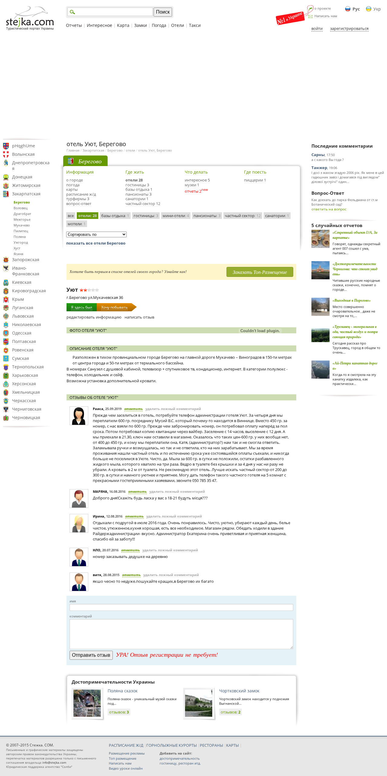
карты (72, 189)
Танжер (319, 167)
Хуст (17, 248)
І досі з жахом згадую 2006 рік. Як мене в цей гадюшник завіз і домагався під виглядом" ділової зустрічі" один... (347, 177)
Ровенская (23, 350)
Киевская (21, 282)
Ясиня (18, 254)
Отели (177, 25)
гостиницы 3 (137, 185)
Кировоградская (29, 290)
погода (73, 185)
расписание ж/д (81, 194)
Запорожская (25, 259)
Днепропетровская (31, 165)
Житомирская (26, 185)
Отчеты (74, 25)
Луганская (22, 307)
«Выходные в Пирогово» (352, 300)
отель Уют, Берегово (155, 150)
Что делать (196, 172)
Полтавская (24, 341)
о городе (74, 180)
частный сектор (243, 215)
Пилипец (21, 231)
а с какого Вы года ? (327, 159)
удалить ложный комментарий (173, 408)
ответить (133, 408)
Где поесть (255, 172)
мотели (77, 223)
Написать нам (325, 16)
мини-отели (176, 215)
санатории (277, 215)
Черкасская (24, 400)
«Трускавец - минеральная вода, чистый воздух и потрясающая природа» (355, 331)
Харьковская (25, 375)
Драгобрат (22, 213)
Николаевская (26, 324)
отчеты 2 (193, 191)
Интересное (99, 25)
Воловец (21, 208)
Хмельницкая (26, 392)
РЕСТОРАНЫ (211, 745)
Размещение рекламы (127, 753)
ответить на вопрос (328, 209)
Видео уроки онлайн (126, 768)
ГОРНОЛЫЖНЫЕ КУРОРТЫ (171, 745)
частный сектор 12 (142, 203)
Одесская (21, 333)
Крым (18, 299)
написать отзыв (139, 317)
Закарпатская (26, 194)
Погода (159, 25)
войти (317, 28)
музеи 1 (192, 185)
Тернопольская (28, 367)
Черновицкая (26, 417)
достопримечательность (180, 758)
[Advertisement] (193, 85)
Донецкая (22, 177)
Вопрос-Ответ (327, 193)
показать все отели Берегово (95, 243)
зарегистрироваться (349, 28)
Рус (356, 9)
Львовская (23, 316)
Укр (377, 9)
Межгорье (22, 219)
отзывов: (119, 712)
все (71, 215)
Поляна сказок (123, 691)
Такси (195, 25)
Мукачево (22, 225)
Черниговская (26, 409)
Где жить (134, 172)
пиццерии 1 (255, 180)
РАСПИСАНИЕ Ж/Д (126, 745)
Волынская (23, 154)
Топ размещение (122, 758)
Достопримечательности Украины (113, 682)
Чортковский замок (239, 691)
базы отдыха (115, 215)
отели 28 (134, 180)
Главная (73, 150)
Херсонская (24, 383)
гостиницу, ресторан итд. (180, 763)
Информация (80, 172)
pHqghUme (23, 146)
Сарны (318, 154)
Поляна (20, 236)
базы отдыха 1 (138, 189)
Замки (140, 25)
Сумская (20, 358)
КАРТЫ (232, 745)
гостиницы (146, 215)
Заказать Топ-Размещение (260, 272)
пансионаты (207, 215)
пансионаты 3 (138, 194)
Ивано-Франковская (25, 271)
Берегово (22, 202)
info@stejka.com (54, 762)
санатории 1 (136, 198)
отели (130, 150)
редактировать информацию (94, 317)
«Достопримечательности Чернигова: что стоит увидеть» (355, 269)
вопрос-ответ (78, 203)
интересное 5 (197, 180)
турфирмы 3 (77, 198)
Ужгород (21, 242)
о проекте (322, 8)
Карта (123, 25)
